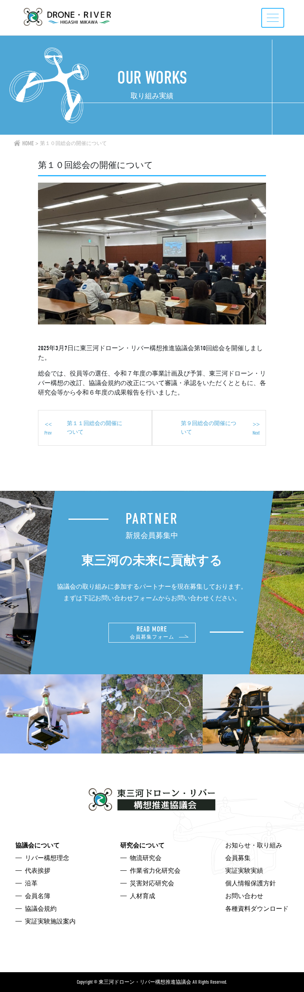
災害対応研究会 (152, 883)
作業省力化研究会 (155, 870)
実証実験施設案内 (50, 921)
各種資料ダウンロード (257, 908)
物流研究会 (146, 858)
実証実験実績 (244, 870)
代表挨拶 (37, 870)
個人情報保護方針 (250, 883)
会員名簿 (37, 896)
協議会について (37, 845)
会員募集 (238, 858)
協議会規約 (41, 908)
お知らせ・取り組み (253, 845)
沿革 (31, 883)
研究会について (142, 845)
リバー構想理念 (47, 858)
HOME (28, 143)
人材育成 (142, 896)
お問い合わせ (244, 896)
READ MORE (152, 632)
